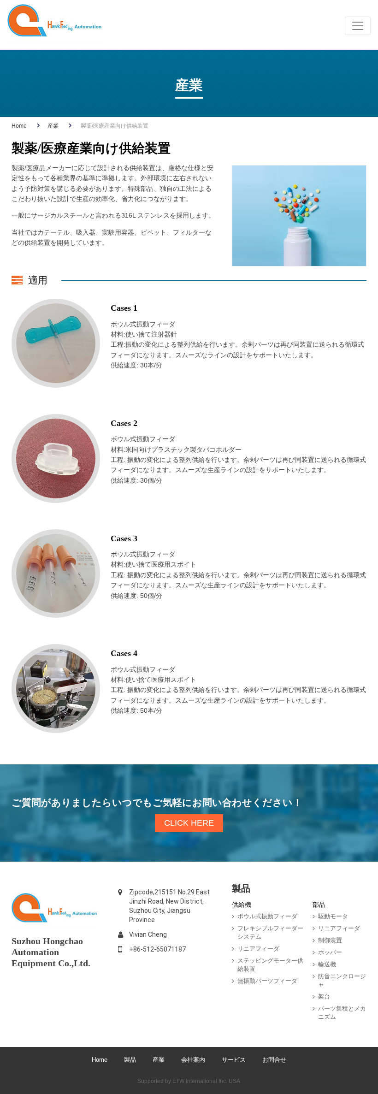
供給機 (241, 904)
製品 (130, 1059)
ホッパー (330, 952)
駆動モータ (333, 916)
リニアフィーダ (258, 948)
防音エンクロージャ (342, 980)
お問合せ (274, 1059)
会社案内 (193, 1059)
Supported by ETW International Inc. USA (188, 1081)
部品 (319, 904)
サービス (235, 1059)
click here (189, 823)
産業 (53, 126)
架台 (324, 996)
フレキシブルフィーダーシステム (270, 932)
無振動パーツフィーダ (267, 980)
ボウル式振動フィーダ (267, 916)
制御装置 (330, 940)
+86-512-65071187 (157, 949)
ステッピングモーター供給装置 (270, 964)
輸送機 (327, 964)
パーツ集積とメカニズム (342, 1012)
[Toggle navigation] (358, 26)
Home (19, 126)
